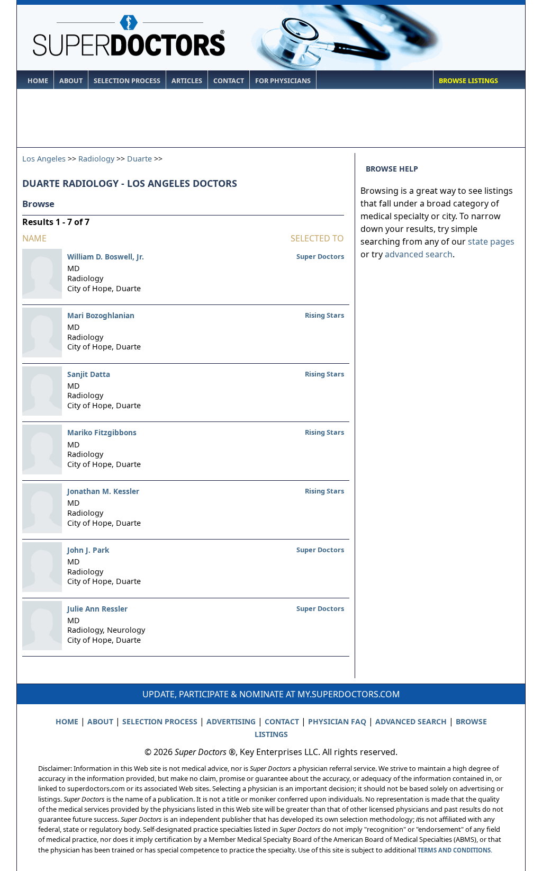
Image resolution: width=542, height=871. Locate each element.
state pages (491, 241)
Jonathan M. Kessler (103, 491)
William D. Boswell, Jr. (105, 257)
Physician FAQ (337, 721)
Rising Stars (324, 315)
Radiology (96, 159)
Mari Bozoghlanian (100, 315)
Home (38, 80)
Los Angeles (44, 159)
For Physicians (283, 80)
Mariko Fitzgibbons (102, 432)
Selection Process (127, 80)
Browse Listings (468, 80)
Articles (186, 80)
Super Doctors (320, 256)
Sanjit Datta (88, 374)
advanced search (419, 254)
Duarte (139, 159)
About (71, 80)
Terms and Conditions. (455, 850)
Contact (228, 80)
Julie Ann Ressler (97, 609)
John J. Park (88, 550)
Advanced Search (411, 721)
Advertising (231, 721)
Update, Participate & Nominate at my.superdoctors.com (271, 694)
